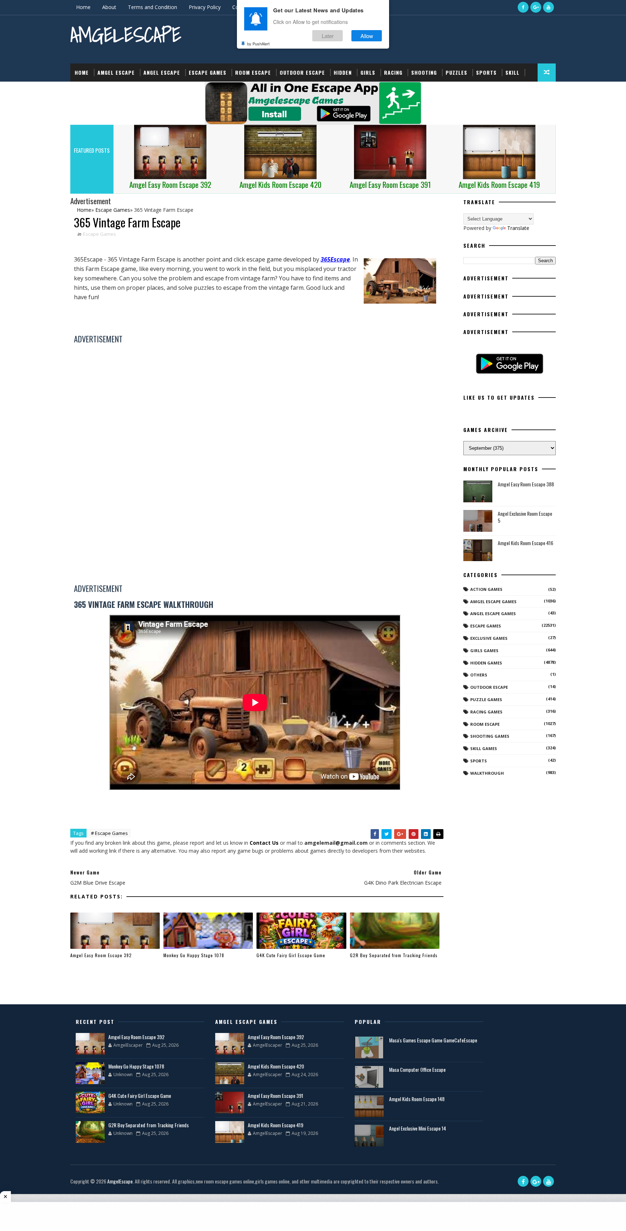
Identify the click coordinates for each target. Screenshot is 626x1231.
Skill (512, 72)
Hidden (343, 72)
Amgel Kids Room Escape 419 (275, 1125)
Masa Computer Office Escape (417, 1069)
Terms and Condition (152, 7)
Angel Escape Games (493, 613)
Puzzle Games (486, 699)
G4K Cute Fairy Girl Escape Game (290, 955)
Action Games (486, 589)
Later (328, 36)
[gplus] (535, 7)
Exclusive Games (489, 638)
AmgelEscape (125, 34)
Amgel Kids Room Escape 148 (417, 1099)
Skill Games (483, 748)
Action (84, 90)
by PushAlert (258, 43)
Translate (518, 228)
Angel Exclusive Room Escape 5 (525, 517)
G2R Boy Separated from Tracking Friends (394, 955)
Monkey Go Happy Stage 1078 (193, 955)
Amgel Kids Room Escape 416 (525, 543)
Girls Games (484, 650)
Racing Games (486, 712)
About (109, 7)
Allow (366, 36)
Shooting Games (489, 736)
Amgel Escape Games (493, 601)
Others (478, 675)
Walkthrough (487, 773)
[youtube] (548, 7)
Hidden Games (486, 663)
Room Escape (253, 72)
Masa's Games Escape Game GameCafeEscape (433, 1040)
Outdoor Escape (302, 72)
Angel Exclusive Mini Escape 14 (417, 1128)
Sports (486, 72)
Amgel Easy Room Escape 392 (101, 955)
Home (83, 7)
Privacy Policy (205, 7)
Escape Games (207, 72)
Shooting (424, 72)
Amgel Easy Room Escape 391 (275, 1095)
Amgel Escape (116, 72)
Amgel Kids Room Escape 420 (276, 1066)
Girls (367, 72)
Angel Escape (161, 72)
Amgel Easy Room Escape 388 (526, 484)
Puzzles (456, 72)
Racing (393, 72)
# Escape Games (109, 833)
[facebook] (523, 7)
